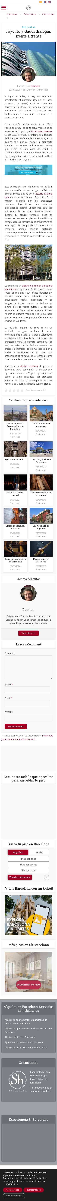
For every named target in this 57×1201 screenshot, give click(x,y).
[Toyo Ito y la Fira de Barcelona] (41, 449)
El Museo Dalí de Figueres (41, 527)
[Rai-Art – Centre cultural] (15, 482)
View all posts (28, 633)
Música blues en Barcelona (41, 560)
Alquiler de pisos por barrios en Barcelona (26, 1047)
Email (8, 698)
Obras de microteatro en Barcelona (15, 560)
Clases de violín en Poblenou (15, 527)
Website (9, 711)
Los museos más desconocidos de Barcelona (15, 426)
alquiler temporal (29, 366)
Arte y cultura (28, 27)
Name (9, 684)
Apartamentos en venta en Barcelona (24, 1042)
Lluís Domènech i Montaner (41, 425)
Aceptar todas (12, 1190)
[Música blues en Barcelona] (41, 548)
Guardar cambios (14, 1195)
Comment (10, 653)
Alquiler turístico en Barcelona (20, 1037)
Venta (39, 852)
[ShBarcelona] (28, 7)
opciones (10, 1184)
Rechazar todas (34, 1190)
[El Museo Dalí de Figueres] (41, 515)
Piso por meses (28, 864)
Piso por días (28, 870)
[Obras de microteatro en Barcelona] (15, 548)
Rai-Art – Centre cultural (15, 494)
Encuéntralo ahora (19, 877)
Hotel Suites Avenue (41, 131)
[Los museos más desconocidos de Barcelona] (15, 413)
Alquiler (18, 852)
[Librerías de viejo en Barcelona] (41, 482)
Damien (35, 86)
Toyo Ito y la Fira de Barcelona (41, 461)
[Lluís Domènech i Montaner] (41, 413)
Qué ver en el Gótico (15, 459)
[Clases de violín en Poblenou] (15, 515)
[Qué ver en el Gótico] (15, 449)
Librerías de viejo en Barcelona (41, 494)
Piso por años (28, 858)
